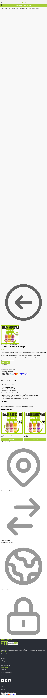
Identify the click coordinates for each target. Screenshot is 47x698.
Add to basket (5, 362)
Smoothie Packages (23, 8)
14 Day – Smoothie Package (30, 435)
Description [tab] (4, 376)
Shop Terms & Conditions (6, 670)
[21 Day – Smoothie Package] (12, 423)
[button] (45, 2)
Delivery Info (3, 675)
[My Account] (1, 5)
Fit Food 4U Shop (7, 8)
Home (2, 8)
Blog (2, 687)
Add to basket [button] (12, 439)
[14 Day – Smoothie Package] (35, 423)
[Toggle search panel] (1, 6)
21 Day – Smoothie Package (6, 435)
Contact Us (3, 691)
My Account (3, 689)
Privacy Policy (3, 669)
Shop (2, 686)
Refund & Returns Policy (5, 674)
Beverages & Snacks (15, 8)
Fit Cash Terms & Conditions (6, 672)
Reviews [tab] (4, 378)
